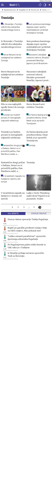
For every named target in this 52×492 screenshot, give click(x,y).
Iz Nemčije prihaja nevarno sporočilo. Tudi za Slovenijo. (26, 254)
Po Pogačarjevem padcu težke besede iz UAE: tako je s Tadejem (27, 246)
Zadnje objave (38, 214)
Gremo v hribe (46, 10)
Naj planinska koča (10, 10)
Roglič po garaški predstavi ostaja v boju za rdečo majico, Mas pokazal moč (27, 229)
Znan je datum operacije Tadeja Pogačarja (28, 219)
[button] (2, 5)
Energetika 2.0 (23, 10)
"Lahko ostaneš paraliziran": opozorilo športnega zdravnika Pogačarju (27, 237)
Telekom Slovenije (45, 1)
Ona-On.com (35, 10)
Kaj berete (13, 214)
